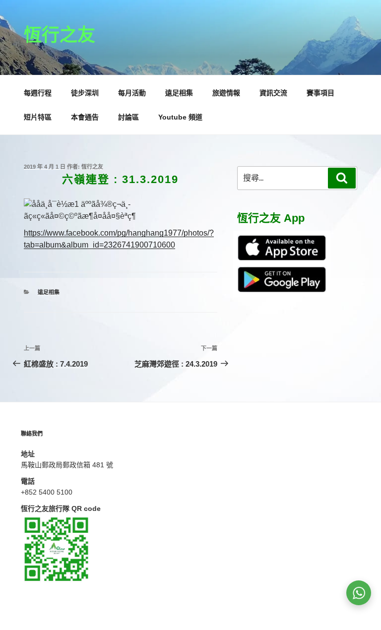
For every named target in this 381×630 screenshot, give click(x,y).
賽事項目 (320, 93)
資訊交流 (273, 93)
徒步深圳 (85, 93)
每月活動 (132, 93)
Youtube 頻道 (180, 117)
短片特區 (38, 117)
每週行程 (38, 93)
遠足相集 (179, 93)
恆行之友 (59, 35)
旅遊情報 (226, 93)
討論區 (128, 117)
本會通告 (85, 117)
